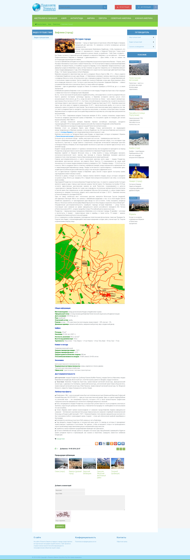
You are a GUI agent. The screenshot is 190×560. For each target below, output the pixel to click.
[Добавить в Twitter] (119, 443)
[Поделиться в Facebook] (100, 443)
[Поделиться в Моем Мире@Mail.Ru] (108, 443)
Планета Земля (41, 24)
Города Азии (60, 439)
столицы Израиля (67, 132)
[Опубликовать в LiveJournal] (104, 443)
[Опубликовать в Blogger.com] (96, 443)
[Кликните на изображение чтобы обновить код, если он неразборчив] (63, 514)
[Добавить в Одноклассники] (111, 443)
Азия (49, 24)
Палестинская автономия (65, 136)
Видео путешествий (135, 42)
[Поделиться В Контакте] (123, 443)
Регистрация (124, 7)
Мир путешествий (135, 37)
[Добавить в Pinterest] (115, 443)
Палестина (56, 24)
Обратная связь (122, 541)
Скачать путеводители (136, 46)
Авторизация (145, 7)
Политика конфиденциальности (85, 541)
